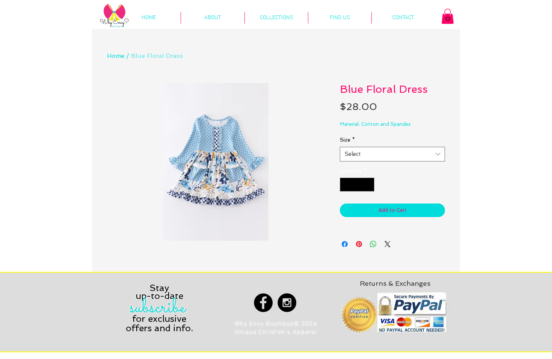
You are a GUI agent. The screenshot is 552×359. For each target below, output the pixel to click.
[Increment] (368, 184)
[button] (447, 16)
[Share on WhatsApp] (373, 244)
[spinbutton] (357, 184)
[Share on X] (387, 244)
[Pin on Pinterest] (358, 244)
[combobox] (392, 154)
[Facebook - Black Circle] (263, 302)
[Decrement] (345, 184)
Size (347, 140)
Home (115, 55)
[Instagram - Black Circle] (287, 302)
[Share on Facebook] (344, 244)
